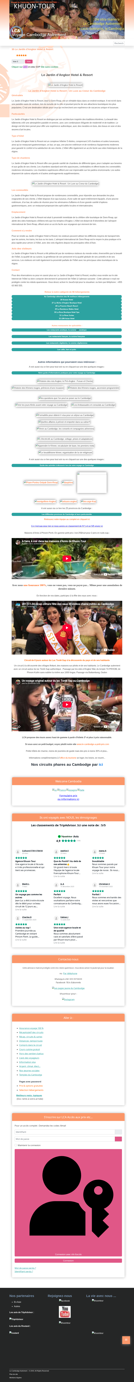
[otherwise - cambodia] (54, 789)
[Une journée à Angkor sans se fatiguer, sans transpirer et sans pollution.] (93, 481)
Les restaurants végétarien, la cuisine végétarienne (66, 343)
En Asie (17, 1302)
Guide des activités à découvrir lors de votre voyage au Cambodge (67, 465)
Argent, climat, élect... (29, 1066)
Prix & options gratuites (31, 1085)
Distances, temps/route (31, 1040)
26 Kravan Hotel (66, 300)
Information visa (27, 1062)
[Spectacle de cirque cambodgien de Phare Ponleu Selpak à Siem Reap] (42, 481)
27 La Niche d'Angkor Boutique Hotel (67, 303)
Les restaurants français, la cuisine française (67, 336)
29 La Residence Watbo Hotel (67, 309)
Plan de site (13, 1374)
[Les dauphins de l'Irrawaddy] (69, 481)
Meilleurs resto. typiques (29, 1095)
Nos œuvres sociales (29, 1070)
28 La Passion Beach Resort (66, 306)
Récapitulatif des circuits (31, 1032)
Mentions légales (15, 1378)
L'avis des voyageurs (29, 1057)
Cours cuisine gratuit (29, 1049)
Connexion (68, 1260)
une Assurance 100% (35, 585)
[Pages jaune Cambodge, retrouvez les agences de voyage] (68, 988)
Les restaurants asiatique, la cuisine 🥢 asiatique (66, 330)
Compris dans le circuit (30, 1045)
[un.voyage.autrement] (68, 999)
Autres (17, 1306)
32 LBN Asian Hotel (66, 319)
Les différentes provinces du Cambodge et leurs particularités (67, 514)
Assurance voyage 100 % (31, 1028)
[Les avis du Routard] (14, 1333)
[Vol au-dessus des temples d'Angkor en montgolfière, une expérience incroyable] (47, 500)
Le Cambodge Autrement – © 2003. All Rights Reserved (29, 1371)
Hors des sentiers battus (31, 1053)
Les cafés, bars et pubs (66, 350)
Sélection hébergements (31, 1090)
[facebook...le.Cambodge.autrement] (64, 1301)
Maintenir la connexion (29, 1145)
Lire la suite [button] (59, 876)
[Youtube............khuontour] (65, 1312)
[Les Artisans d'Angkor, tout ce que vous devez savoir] (70, 500)
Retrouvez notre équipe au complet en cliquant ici (67, 519)
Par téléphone (70, 973)
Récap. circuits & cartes (30, 1036)
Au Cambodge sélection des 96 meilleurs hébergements (66, 297)
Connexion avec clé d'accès (68, 1254)
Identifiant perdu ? (24, 1271)
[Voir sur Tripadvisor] (18, 852)
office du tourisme (68, 758)
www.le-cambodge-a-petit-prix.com (93, 744)
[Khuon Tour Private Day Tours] (16, 1319)
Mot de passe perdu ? (25, 1268)
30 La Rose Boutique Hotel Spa (66, 312)
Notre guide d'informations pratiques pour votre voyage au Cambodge (66, 373)
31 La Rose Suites (66, 315)
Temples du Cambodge (30, 1074)
